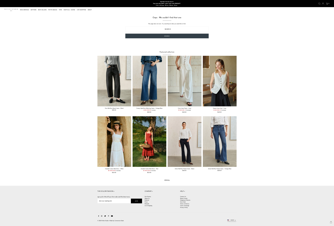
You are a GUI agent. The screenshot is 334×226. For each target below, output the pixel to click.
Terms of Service (184, 203)
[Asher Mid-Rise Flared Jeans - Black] (184, 141)
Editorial (147, 200)
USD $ (232, 220)
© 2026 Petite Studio (103, 220)
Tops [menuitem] (60, 10)
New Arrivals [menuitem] (24, 10)
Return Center (183, 198)
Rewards (147, 203)
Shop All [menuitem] (66, 10)
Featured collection (167, 52)
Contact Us (183, 196)
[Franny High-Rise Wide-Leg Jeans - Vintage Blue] (149, 81)
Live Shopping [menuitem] (81, 10)
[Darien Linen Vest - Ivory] (220, 81)
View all (167, 180)
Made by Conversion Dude (117, 220)
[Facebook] (98, 216)
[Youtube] (112, 216)
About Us (147, 198)
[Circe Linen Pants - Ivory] (184, 81)
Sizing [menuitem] (73, 10)
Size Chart (183, 202)
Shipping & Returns (185, 200)
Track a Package (184, 205)
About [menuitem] (90, 10)
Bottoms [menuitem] (33, 10)
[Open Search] (319, 4)
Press (146, 202)
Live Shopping (148, 205)
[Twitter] (105, 216)
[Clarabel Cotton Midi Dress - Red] (149, 141)
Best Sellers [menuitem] (42, 10)
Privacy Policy (184, 207)
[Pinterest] (108, 216)
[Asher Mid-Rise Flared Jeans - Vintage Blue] (220, 141)
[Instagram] (101, 216)
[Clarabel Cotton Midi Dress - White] (114, 141)
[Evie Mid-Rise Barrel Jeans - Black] (114, 81)
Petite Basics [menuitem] (52, 10)
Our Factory (148, 196)
